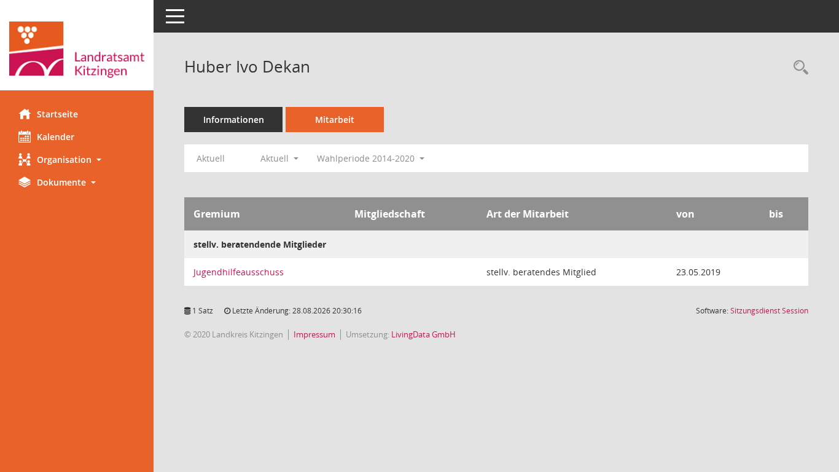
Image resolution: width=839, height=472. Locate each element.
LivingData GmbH (423, 334)
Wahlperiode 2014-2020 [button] (367, 158)
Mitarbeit (334, 119)
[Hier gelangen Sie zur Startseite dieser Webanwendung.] (77, 50)
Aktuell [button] (275, 158)
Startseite (57, 114)
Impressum (314, 334)
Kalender (55, 137)
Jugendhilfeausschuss (238, 272)
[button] (77, 159)
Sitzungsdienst (769, 310)
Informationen (233, 119)
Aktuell (211, 158)
